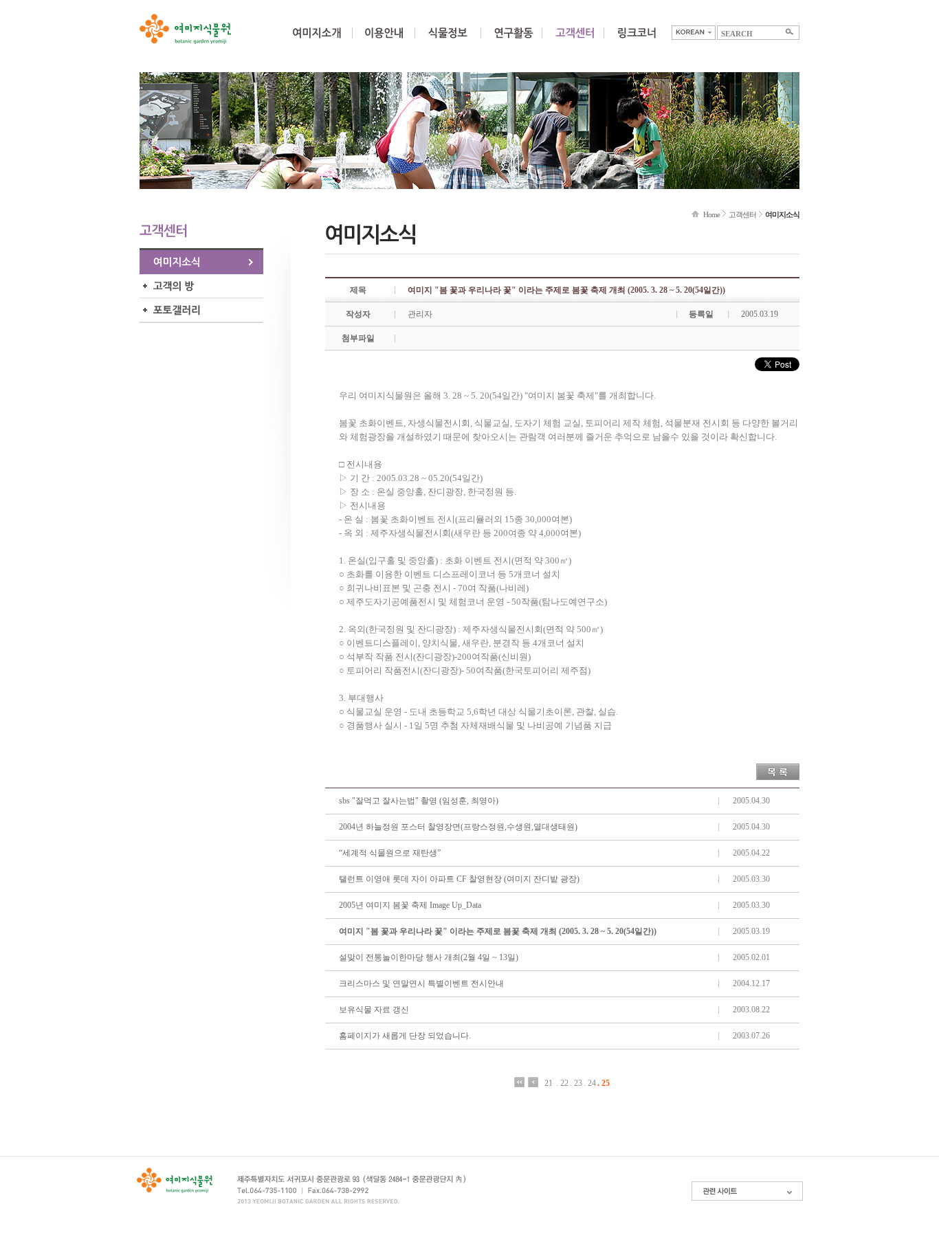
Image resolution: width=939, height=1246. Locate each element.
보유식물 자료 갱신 (374, 1009)
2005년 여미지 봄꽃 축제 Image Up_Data (410, 905)
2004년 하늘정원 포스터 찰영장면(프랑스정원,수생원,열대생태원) (458, 827)
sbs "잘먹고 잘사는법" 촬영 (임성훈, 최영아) (418, 800)
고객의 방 (201, 286)
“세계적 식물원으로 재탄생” (390, 853)
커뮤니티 (575, 41)
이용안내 (384, 41)
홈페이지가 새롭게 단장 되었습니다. (405, 1036)
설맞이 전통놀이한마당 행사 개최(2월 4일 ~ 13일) (428, 957)
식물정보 (447, 41)
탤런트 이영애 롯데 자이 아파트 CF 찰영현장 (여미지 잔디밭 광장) (459, 879)
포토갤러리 (201, 310)
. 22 (562, 1082)
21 (548, 1082)
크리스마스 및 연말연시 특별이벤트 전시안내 (421, 983)
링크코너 (637, 41)
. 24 (590, 1082)
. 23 (576, 1082)
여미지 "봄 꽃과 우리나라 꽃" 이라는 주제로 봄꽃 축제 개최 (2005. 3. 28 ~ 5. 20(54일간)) (497, 931)
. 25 (603, 1082)
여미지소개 (316, 41)
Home (711, 214)
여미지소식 (201, 262)
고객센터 (742, 214)
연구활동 (513, 41)
